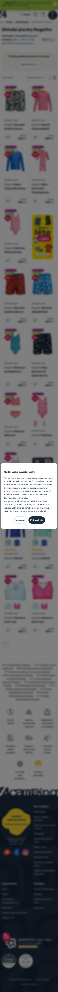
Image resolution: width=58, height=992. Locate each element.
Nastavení (20, 520)
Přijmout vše (36, 520)
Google (37, 481)
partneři (23, 481)
